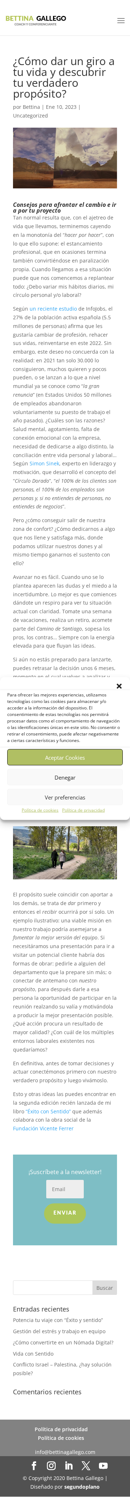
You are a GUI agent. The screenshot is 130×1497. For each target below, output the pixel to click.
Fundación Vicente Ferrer (43, 1128)
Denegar (65, 777)
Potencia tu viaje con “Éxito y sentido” (58, 1320)
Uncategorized (30, 115)
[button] (119, 686)
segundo (82, 1486)
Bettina (31, 106)
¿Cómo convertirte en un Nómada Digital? (63, 1342)
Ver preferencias (65, 797)
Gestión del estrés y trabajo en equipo (60, 1331)
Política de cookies (40, 810)
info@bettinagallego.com (65, 1452)
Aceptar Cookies (65, 757)
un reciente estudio (53, 308)
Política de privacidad (83, 810)
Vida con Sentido (33, 1353)
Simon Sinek (44, 463)
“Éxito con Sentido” (48, 1111)
